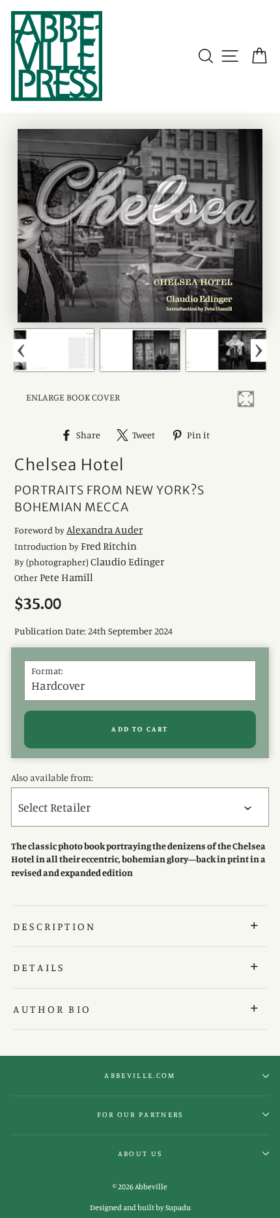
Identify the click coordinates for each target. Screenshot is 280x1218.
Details (38, 967)
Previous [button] (21, 350)
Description (54, 926)
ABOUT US (140, 1153)
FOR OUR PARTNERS (140, 1114)
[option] (54, 350)
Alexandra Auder (104, 529)
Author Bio (52, 1008)
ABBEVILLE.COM (139, 1075)
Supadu (178, 1207)
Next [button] (259, 350)
